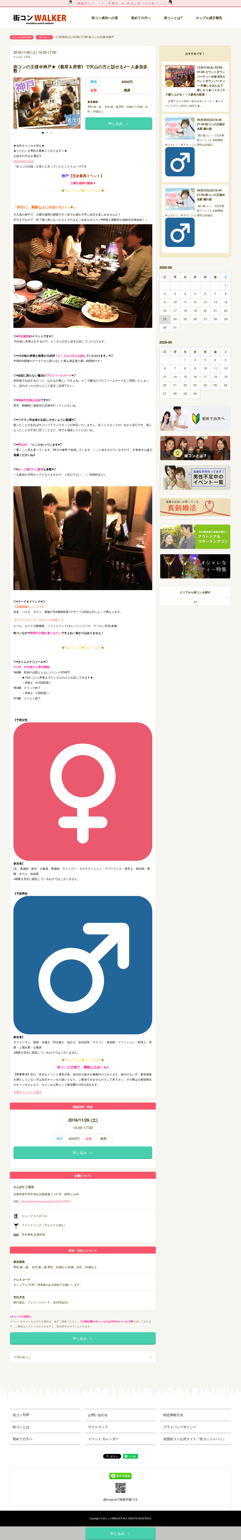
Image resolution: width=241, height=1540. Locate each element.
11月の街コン (44, 37)
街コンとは (21, 1426)
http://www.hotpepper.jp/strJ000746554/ (46, 1201)
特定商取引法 (173, 1414)
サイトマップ (98, 1426)
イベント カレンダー (103, 1438)
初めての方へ (141, 17)
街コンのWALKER (112, 1518)
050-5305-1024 (23, 161)
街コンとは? (173, 17)
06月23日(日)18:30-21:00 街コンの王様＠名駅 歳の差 (211, 194)
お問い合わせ (98, 1414)
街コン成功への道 (105, 17)
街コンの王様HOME (21, 37)
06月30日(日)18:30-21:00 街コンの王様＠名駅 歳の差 (211, 124)
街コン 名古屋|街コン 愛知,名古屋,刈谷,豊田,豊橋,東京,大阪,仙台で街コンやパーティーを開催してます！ (41, 18)
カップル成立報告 (209, 17)
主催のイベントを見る (27, 1092)
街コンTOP (21, 1414)
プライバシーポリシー (179, 1426)
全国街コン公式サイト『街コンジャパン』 (194, 1438)
